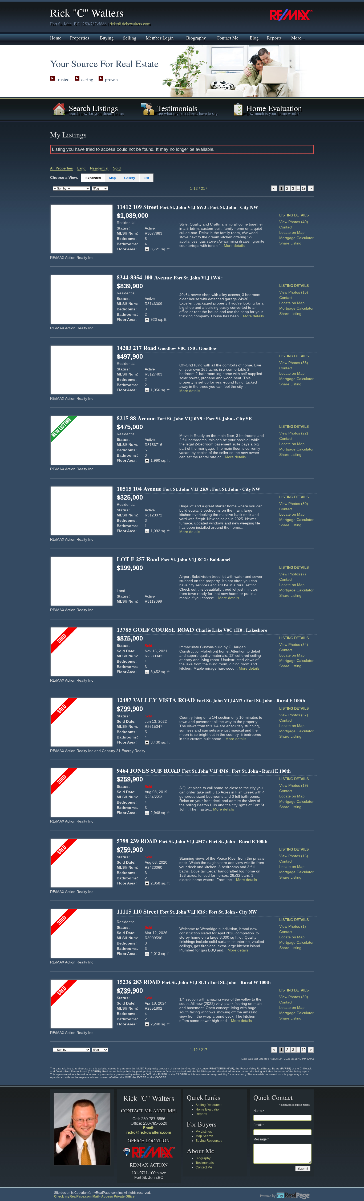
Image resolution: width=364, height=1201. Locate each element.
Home (55, 37)
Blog (254, 37)
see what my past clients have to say (187, 113)
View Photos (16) (293, 856)
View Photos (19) (293, 785)
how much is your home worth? (272, 113)
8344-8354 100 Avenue (170, 277)
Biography (196, 37)
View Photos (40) (293, 222)
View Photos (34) (293, 644)
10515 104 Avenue (188, 488)
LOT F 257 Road (173, 559)
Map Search (204, 1136)
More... (298, 37)
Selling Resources (209, 1105)
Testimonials (205, 1163)
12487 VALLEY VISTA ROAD (211, 700)
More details (234, 245)
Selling (129, 37)
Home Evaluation (208, 1109)
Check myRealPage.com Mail (76, 1196)
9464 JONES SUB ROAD (204, 770)
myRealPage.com (285, 1195)
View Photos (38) (293, 363)
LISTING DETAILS (294, 215)
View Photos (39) (293, 997)
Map (112, 178)
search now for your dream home (96, 113)
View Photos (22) (293, 433)
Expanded (93, 178)
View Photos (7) (292, 574)
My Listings (204, 1131)
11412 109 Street (187, 206)
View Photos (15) (293, 292)
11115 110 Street (187, 911)
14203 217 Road (167, 347)
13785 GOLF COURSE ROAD (192, 629)
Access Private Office (118, 1196)
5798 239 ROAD (192, 840)
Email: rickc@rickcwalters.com (148, 1130)
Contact (285, 227)
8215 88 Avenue (184, 418)
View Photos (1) (292, 926)
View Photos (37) (293, 715)
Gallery (129, 178)
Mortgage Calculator (296, 238)
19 (303, 188)
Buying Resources (209, 1141)
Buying (107, 37)
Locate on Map (292, 232)
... (298, 188)
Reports (274, 37)
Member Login (160, 37)
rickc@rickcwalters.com (130, 23)
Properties (79, 37)
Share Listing (290, 243)
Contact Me (227, 37)
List (146, 178)
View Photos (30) (293, 503)
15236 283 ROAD (194, 981)
